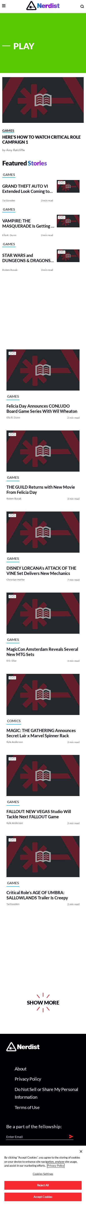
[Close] (81, 1151)
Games (8, 130)
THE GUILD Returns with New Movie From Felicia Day (40, 489)
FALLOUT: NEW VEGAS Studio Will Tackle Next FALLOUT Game (38, 814)
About (21, 1068)
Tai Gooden (8, 200)
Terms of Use (27, 1107)
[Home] (22, 1050)
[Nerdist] (42, 6)
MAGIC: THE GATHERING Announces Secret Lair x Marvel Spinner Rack (41, 733)
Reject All (43, 1185)
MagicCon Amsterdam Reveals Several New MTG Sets (42, 652)
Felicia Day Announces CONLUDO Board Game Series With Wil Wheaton (41, 408)
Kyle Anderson (14, 741)
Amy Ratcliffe (15, 150)
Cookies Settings (43, 1174)
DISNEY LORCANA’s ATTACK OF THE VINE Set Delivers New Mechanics (41, 571)
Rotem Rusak (9, 269)
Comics (14, 721)
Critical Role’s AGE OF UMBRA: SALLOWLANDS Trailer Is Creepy (37, 895)
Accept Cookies (43, 1196)
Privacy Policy (28, 1079)
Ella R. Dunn (9, 235)
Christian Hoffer (15, 579)
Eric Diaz (11, 660)
